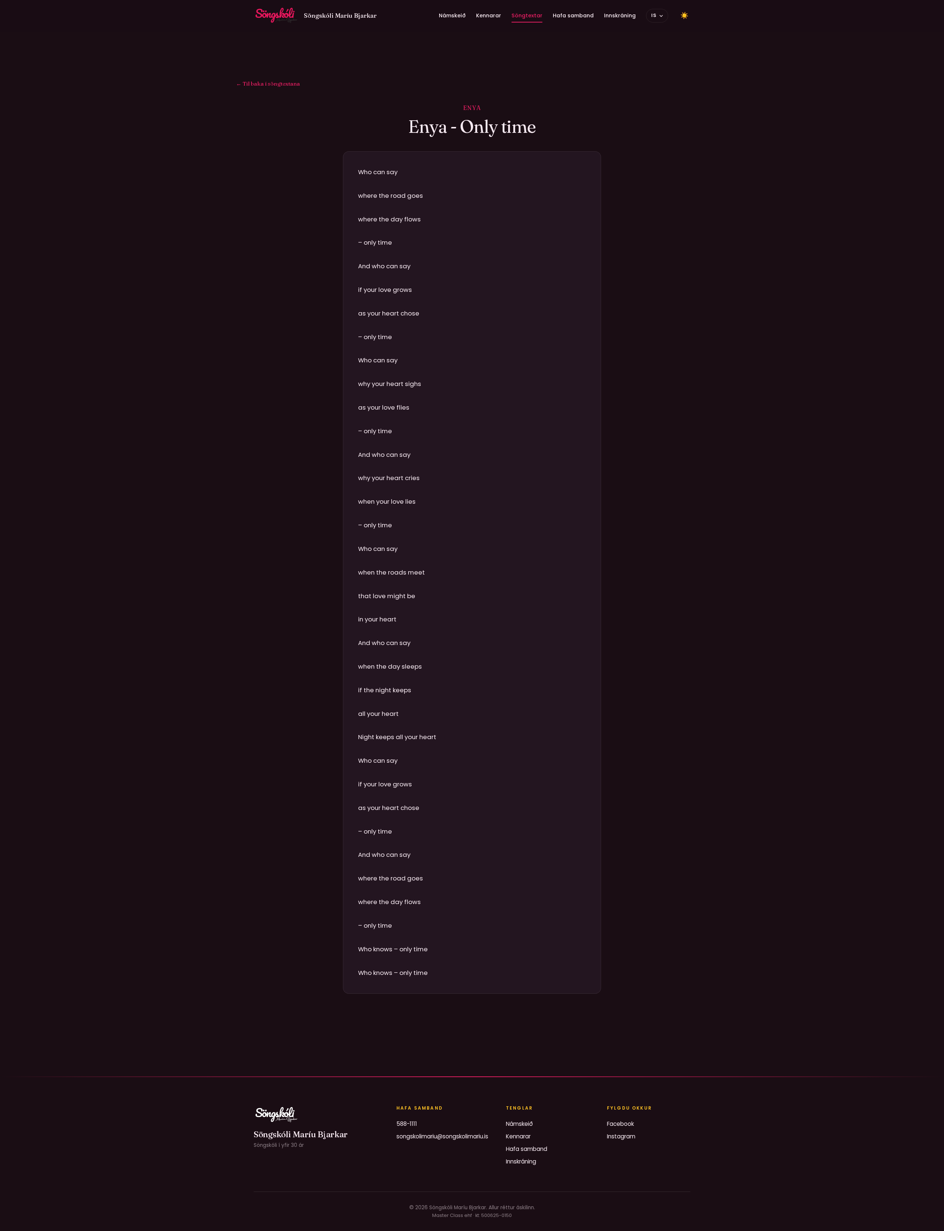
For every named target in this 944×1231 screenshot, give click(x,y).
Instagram (621, 1136)
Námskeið (452, 15)
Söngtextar (526, 15)
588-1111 (406, 1124)
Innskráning (620, 15)
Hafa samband (573, 15)
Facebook (620, 1124)
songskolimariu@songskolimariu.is (442, 1136)
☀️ (684, 15)
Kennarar (488, 15)
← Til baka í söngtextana (268, 83)
